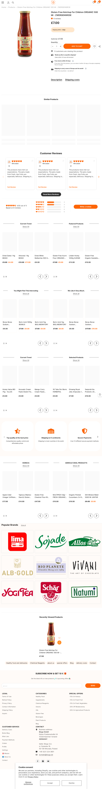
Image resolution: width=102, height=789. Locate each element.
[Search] (13, 2)
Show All (26, 227)
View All (76, 227)
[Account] (8, 2)
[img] (17, 161)
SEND (93, 686)
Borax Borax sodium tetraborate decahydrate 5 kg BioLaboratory (92, 323)
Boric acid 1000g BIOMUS (25, 323)
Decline (71, 783)
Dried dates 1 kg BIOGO (8, 257)
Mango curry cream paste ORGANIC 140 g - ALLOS (41, 390)
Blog (72, 663)
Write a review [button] (85, 207)
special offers (62, 663)
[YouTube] (48, 761)
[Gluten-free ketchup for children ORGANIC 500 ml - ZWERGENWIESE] (51, 634)
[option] (24, 34)
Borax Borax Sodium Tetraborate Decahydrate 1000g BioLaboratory (74, 323)
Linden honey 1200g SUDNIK (74, 257)
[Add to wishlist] (59, 638)
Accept (50, 783)
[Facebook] (38, 761)
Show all (26, 294)
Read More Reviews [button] (51, 194)
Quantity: (54, 42)
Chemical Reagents (37, 663)
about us (51, 663)
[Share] (99, 46)
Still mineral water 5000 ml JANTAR (92, 496)
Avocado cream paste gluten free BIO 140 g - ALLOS (26, 390)
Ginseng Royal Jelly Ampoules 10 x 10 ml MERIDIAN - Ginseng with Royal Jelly (76, 390)
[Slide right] (46, 276)
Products (11, 7)
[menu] (2, 2)
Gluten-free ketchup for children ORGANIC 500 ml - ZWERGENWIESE (49, 651)
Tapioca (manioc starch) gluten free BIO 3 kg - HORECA (25, 496)
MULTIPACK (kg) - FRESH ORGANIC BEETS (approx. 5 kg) (59, 496)
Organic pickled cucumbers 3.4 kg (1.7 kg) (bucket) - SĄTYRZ (76, 496)
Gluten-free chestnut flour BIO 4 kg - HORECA (42, 496)
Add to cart (77, 46)
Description (56, 79)
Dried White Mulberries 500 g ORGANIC (41, 257)
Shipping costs (72, 79)
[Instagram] (43, 761)
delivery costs (81, 663)
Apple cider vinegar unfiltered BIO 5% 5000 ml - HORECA (9, 496)
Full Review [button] (11, 187)
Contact (93, 663)
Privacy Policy (33, 777)
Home (3, 7)
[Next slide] (98, 177)
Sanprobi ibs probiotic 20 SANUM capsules (91, 390)
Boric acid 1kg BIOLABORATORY (41, 323)
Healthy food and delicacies (16, 663)
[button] (52, 19)
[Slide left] (40, 276)
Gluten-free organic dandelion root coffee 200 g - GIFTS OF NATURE (92, 257)
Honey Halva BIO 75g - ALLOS (8, 390)
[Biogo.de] (17, 541)
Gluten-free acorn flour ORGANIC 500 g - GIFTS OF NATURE (60, 257)
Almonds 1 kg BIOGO (24, 257)
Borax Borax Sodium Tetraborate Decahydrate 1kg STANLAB (9, 323)
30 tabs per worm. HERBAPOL (60, 390)
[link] (94, 46)
